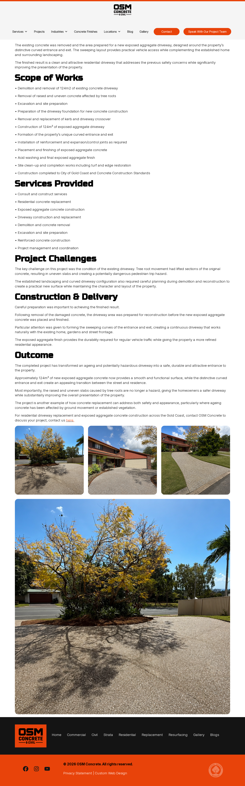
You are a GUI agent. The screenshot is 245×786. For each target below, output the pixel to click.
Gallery (144, 31)
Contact (166, 31)
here (69, 420)
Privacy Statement (77, 773)
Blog (130, 31)
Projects (39, 31)
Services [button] (17, 31)
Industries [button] (57, 31)
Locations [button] (110, 31)
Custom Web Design (111, 773)
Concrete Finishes (85, 31)
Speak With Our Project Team (207, 31)
